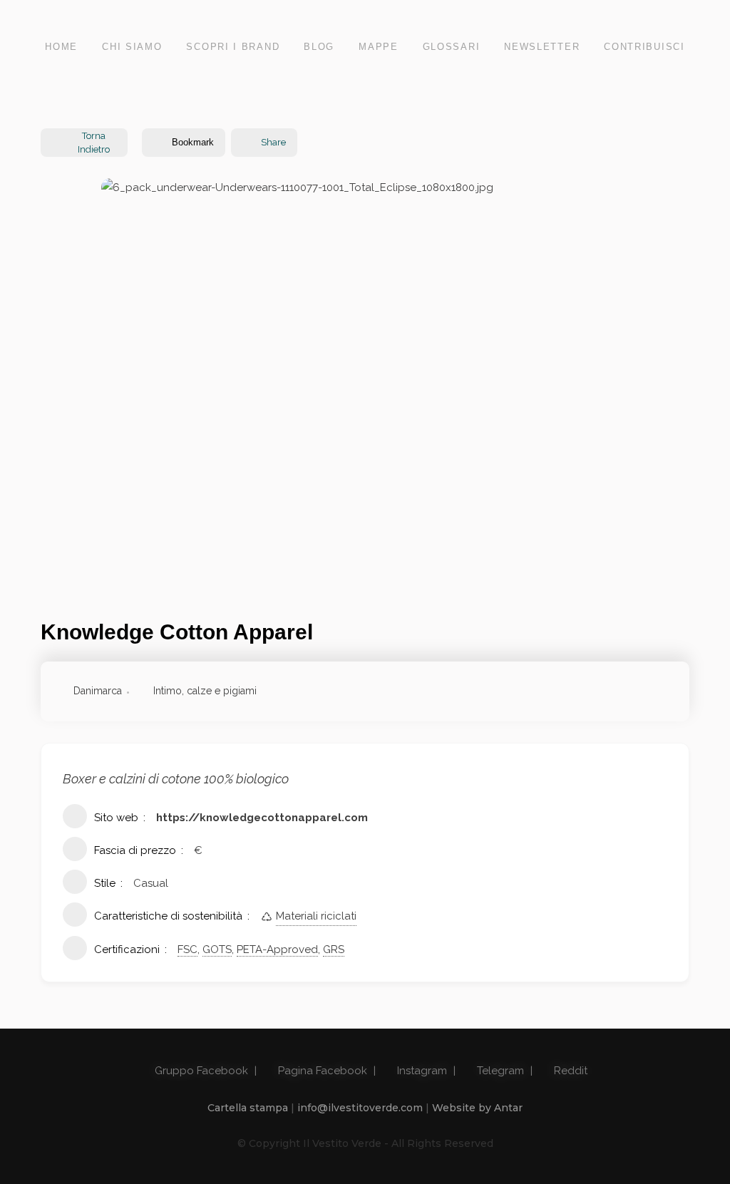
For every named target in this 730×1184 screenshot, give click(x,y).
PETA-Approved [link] (277, 949)
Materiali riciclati (316, 916)
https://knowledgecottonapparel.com (262, 817)
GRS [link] (333, 949)
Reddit (569, 1070)
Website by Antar (477, 1107)
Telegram (499, 1070)
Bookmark (193, 142)
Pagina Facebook (321, 1070)
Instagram (420, 1070)
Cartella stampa (247, 1107)
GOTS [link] (217, 949)
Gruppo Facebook (200, 1070)
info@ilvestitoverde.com (360, 1107)
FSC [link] (187, 949)
